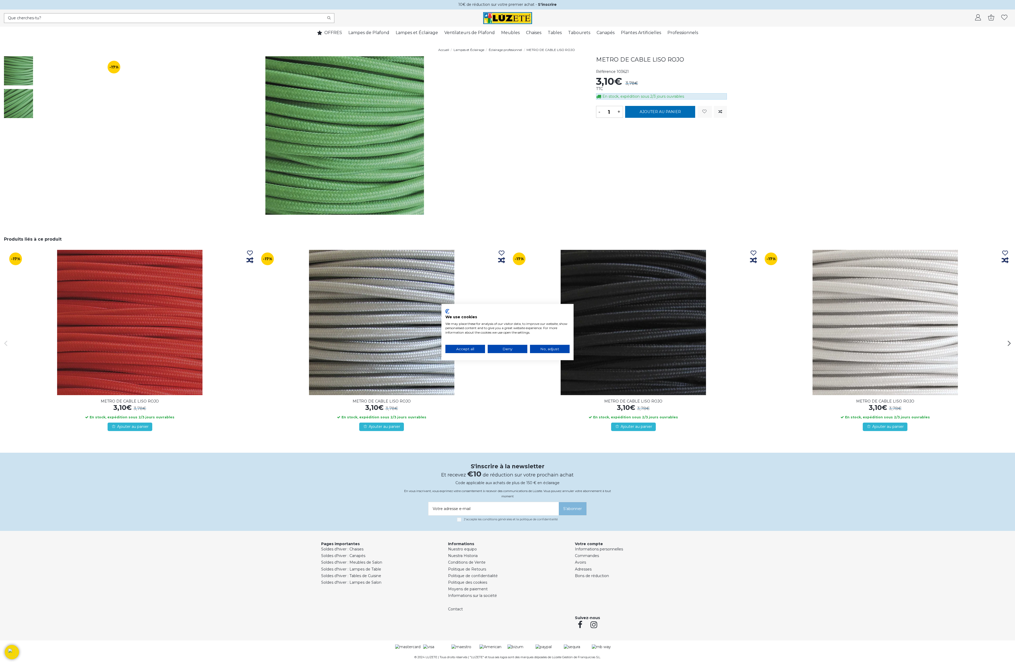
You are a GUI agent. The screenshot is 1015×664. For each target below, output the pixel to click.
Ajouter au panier (660, 111)
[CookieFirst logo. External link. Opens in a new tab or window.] (447, 311)
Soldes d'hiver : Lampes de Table (351, 569)
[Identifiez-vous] (978, 18)
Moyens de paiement (468, 589)
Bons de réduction (592, 575)
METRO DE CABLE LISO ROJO (130, 401)
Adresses (583, 569)
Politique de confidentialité (473, 575)
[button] (12, 652)
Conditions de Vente (467, 562)
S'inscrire (547, 4)
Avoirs (580, 562)
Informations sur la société (472, 595)
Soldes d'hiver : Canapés (343, 555)
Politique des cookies (467, 582)
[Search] (329, 18)
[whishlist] (1004, 18)
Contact (455, 609)
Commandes (587, 555)
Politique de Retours (467, 569)
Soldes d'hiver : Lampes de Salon (351, 582)
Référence (606, 71)
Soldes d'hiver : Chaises (342, 549)
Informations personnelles (599, 549)
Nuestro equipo (462, 549)
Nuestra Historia (463, 555)
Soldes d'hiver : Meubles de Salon (351, 562)
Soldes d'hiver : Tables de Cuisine (351, 575)
